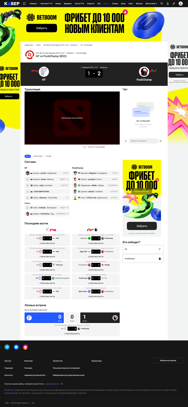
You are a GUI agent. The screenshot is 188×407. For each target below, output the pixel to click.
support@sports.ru (52, 384)
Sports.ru (11, 390)
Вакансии (28, 361)
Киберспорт (29, 45)
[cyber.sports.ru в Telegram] (7, 348)
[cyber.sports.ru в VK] (17, 348)
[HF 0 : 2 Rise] (35, 71)
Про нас (7, 361)
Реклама (28, 368)
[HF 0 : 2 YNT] (32, 71)
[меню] (24, 4)
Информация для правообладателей (68, 375)
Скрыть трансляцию (96, 147)
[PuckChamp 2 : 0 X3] (152, 70)
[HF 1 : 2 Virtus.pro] (34, 71)
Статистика (37, 156)
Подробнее (82, 393)
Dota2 (38, 45)
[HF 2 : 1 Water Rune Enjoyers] (33, 70)
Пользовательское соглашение (66, 368)
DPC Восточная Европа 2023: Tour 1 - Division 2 (61, 45)
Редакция (8, 368)
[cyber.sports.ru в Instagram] (26, 348)
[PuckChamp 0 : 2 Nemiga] (153, 71)
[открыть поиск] (162, 4)
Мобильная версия (168, 360)
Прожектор (58, 361)
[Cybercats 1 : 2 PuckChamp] (155, 70)
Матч (28, 156)
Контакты (8, 375)
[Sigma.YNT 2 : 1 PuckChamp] (154, 71)
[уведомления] (168, 4)
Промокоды (96, 361)
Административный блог (35, 375)
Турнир (49, 156)
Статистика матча (47, 243)
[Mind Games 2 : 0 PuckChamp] (150, 71)
